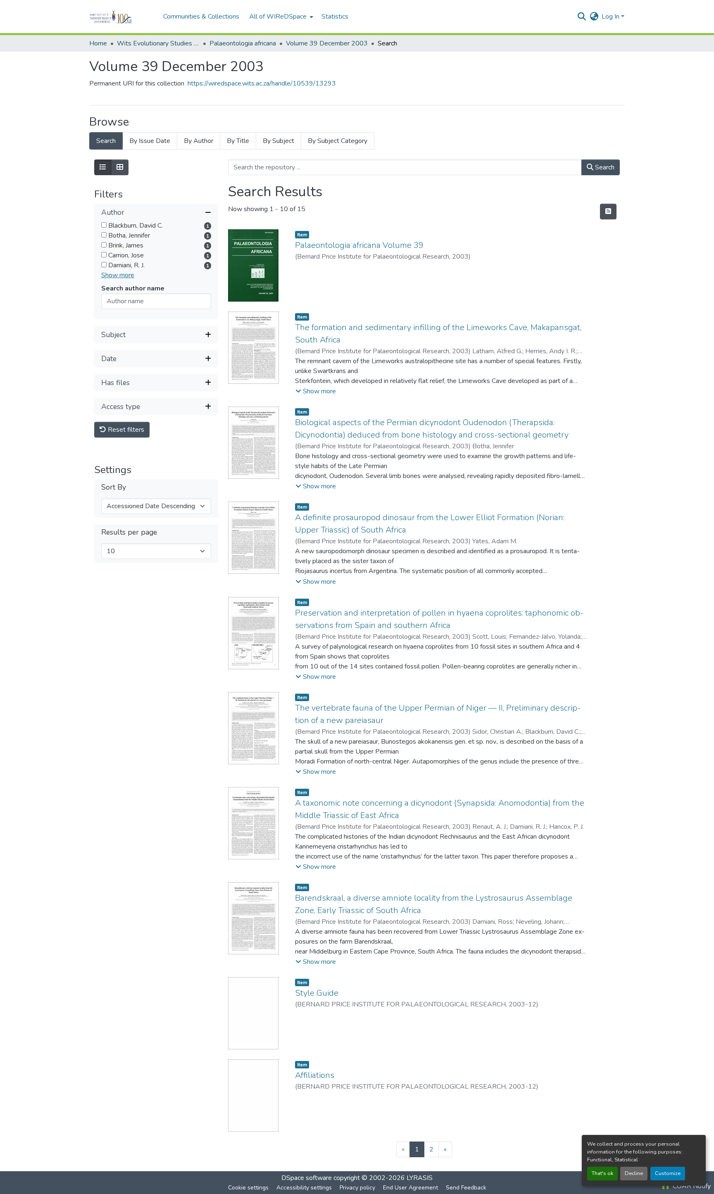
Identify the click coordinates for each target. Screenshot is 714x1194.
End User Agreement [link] (410, 1188)
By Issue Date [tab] (149, 140)
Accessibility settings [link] (304, 1188)
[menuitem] (280, 16)
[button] (122, 16)
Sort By (113, 487)
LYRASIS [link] (420, 1177)
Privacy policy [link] (357, 1188)
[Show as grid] (120, 167)
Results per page (129, 532)
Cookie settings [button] (248, 1188)
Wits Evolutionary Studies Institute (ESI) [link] (158, 43)
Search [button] (603, 167)
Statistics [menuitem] (334, 16)
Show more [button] (117, 275)
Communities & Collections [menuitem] (201, 16)
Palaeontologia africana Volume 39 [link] (359, 245)
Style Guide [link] (316, 993)
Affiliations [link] (314, 1075)
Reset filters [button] (125, 429)
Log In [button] (611, 16)
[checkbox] (104, 225)
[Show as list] (103, 167)
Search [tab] (106, 140)
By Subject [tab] (278, 140)
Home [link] (98, 43)
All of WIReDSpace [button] (278, 16)
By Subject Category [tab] (337, 140)
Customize (668, 1173)
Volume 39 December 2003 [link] (327, 43)
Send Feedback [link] (466, 1188)
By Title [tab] (238, 140)
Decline (634, 1173)
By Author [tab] (198, 140)
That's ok (602, 1173)
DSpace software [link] (306, 1177)
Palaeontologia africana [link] (242, 43)
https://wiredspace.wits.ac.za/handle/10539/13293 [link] (262, 83)
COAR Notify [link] (691, 1186)
